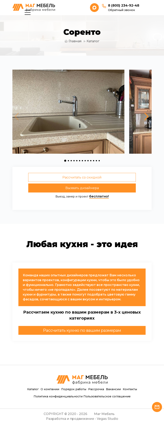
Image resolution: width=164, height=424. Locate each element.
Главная (75, 41)
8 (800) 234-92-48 (123, 5)
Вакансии (113, 389)
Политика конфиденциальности (58, 396)
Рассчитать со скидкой (82, 177)
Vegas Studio (107, 419)
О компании (50, 389)
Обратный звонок (121, 10)
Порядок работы (73, 389)
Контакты (130, 389)
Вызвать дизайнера (82, 188)
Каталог (93, 41)
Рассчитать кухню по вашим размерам (82, 330)
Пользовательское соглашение (107, 396)
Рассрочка (96, 389)
